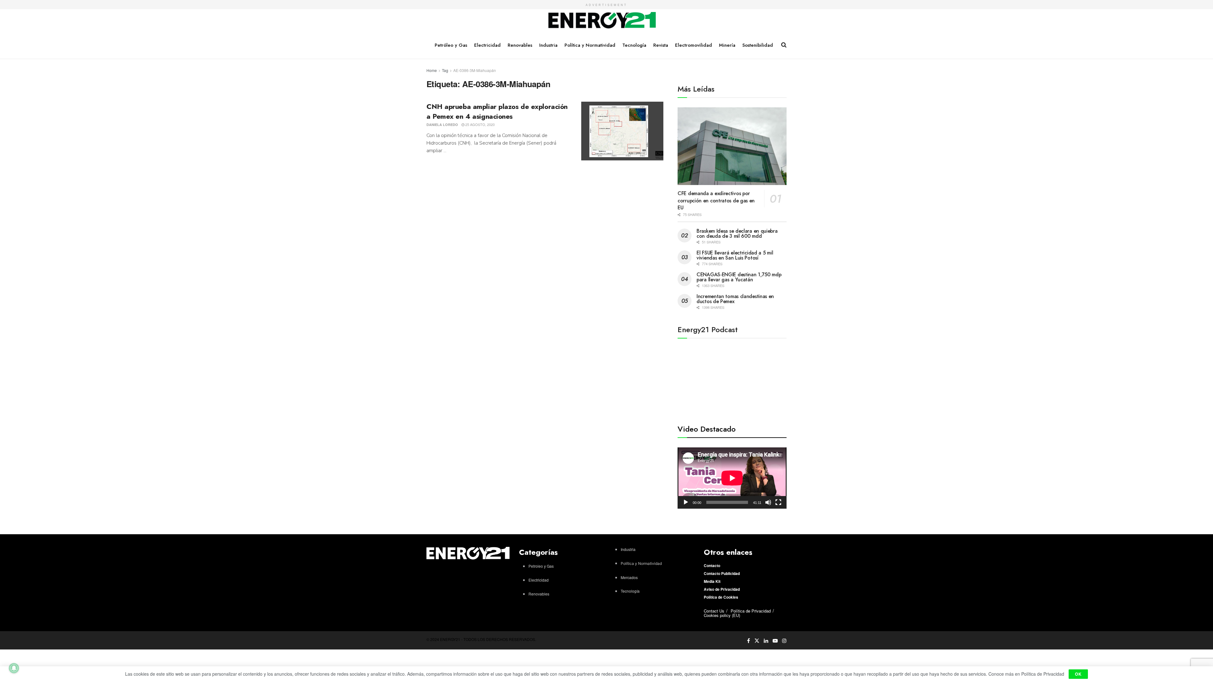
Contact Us (714, 611)
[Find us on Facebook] (748, 640)
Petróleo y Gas (451, 45)
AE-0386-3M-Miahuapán (474, 70)
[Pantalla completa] (778, 502)
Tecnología (634, 45)
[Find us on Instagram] (784, 640)
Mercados (629, 577)
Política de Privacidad (751, 611)
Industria (548, 45)
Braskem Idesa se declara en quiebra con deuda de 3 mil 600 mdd (737, 233)
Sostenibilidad (757, 45)
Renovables (520, 45)
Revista (660, 45)
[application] (732, 478)
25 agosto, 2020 (479, 124)
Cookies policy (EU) (722, 615)
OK (1078, 674)
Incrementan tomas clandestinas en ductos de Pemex (735, 299)
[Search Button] (784, 45)
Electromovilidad (693, 45)
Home (431, 70)
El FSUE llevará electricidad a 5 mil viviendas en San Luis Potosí (735, 255)
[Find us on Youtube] (775, 640)
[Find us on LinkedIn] (766, 640)
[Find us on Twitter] (756, 640)
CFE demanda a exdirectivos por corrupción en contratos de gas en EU (716, 200)
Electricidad (487, 45)
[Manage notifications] (14, 668)
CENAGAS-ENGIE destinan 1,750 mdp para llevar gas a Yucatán (739, 277)
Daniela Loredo (442, 124)
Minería (727, 45)
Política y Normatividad (589, 45)
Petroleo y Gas (541, 566)
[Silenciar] (768, 502)
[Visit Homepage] (602, 20)
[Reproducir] (686, 502)
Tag (445, 70)
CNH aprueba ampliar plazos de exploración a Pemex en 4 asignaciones (497, 111)
